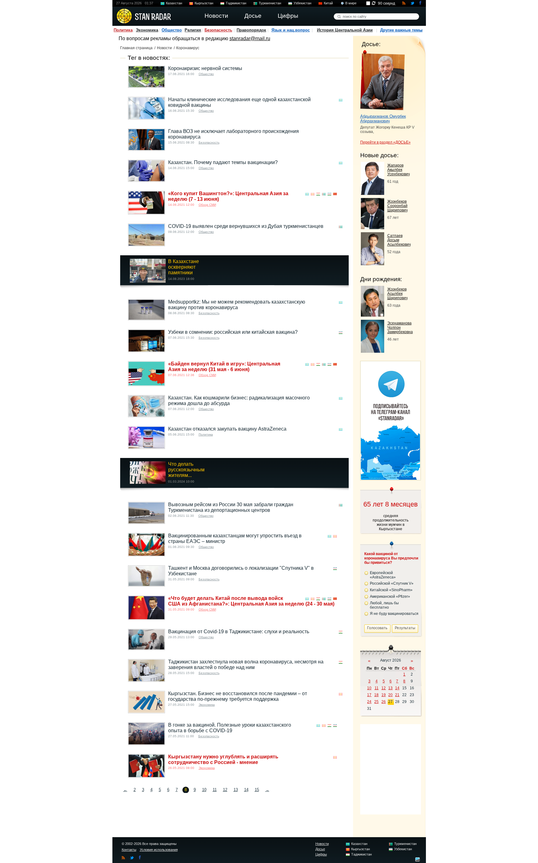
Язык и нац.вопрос (290, 30)
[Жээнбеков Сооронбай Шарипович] (372, 227)
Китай (328, 3)
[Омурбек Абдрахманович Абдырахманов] (382, 80)
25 (376, 702)
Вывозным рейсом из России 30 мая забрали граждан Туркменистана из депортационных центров (230, 507)
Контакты (129, 849)
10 (204, 789)
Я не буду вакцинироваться (394, 613)
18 (376, 695)
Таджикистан (236, 3)
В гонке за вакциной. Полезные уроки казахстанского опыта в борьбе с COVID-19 (229, 727)
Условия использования (159, 849)
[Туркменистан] (324, 194)
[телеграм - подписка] (390, 478)
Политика (123, 30)
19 (383, 695)
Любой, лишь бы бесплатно (384, 605)
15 (257, 789)
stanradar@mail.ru (249, 38)
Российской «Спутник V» (391, 583)
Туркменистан (270, 3)
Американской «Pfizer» (390, 596)
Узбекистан (302, 3)
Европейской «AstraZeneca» (383, 575)
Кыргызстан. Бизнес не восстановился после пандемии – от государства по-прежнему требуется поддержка (237, 696)
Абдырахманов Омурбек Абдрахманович (383, 118)
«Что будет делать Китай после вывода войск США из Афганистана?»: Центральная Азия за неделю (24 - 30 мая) (251, 601)
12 (225, 789)
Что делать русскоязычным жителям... (186, 469)
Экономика (147, 30)
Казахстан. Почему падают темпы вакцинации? (223, 162)
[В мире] (340, 69)
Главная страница (136, 48)
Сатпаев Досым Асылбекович (399, 240)
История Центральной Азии (345, 30)
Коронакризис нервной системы (205, 68)
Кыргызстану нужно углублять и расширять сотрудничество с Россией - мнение (223, 759)
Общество (172, 30)
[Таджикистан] (318, 194)
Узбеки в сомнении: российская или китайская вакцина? (233, 332)
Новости (164, 48)
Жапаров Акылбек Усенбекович (398, 169)
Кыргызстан (204, 3)
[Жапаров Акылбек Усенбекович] (372, 193)
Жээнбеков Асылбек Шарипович (397, 293)
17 (369, 695)
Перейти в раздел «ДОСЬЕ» (385, 142)
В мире (350, 3)
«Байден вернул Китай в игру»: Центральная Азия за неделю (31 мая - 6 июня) (224, 366)
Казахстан (174, 3)
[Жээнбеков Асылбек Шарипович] (372, 315)
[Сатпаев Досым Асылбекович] (372, 263)
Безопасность (218, 30)
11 (215, 789)
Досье (320, 849)
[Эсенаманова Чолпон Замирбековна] (372, 351)
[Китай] (335, 194)
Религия (193, 30)
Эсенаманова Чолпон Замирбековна (400, 327)
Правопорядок (251, 30)
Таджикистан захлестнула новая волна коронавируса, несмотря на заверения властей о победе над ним (245, 664)
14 (246, 789)
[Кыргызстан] (312, 194)
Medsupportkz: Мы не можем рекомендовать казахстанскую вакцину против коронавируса (236, 304)
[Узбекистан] (329, 194)
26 (383, 702)
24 (369, 702)
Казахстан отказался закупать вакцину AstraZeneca (227, 429)
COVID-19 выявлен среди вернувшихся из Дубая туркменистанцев (245, 226)
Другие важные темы (401, 30)
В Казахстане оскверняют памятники (183, 267)
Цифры (321, 854)
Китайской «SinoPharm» (391, 590)
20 (390, 695)
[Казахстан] (340, 100)
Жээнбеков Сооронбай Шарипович (397, 205)
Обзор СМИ (207, 204)
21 (397, 695)
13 (236, 789)
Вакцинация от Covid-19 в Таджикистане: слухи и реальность (238, 631)
